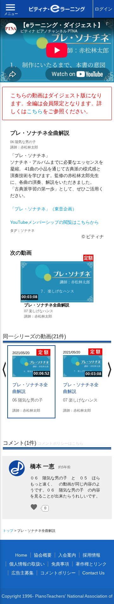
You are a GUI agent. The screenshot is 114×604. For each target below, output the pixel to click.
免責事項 (60, 563)
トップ (8, 530)
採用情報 (91, 555)
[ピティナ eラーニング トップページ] (57, 9)
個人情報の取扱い (27, 563)
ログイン (103, 8)
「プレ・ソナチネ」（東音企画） (43, 208)
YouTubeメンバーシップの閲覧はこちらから (54, 222)
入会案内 (67, 555)
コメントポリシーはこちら (60, 443)
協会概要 (43, 555)
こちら (35, 111)
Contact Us (93, 572)
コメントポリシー (58, 572)
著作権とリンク (91, 563)
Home (21, 555)
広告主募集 (22, 572)
